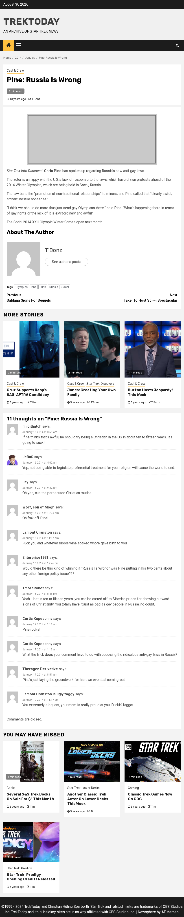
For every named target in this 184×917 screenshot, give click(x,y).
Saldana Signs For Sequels (29, 298)
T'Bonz (36, 99)
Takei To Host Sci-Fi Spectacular (150, 298)
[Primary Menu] (20, 45)
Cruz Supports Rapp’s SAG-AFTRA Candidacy (28, 392)
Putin (43, 287)
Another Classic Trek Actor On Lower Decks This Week (87, 799)
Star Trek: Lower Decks (83, 788)
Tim (32, 806)
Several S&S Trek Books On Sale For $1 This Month (30, 796)
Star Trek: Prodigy (19, 868)
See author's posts (66, 262)
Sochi (65, 287)
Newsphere (147, 912)
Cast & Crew (15, 70)
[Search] (177, 45)
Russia (53, 287)
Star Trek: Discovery (100, 383)
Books (11, 788)
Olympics (21, 287)
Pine (33, 287)
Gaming (133, 788)
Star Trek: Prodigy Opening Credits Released (31, 877)
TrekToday (31, 21)
